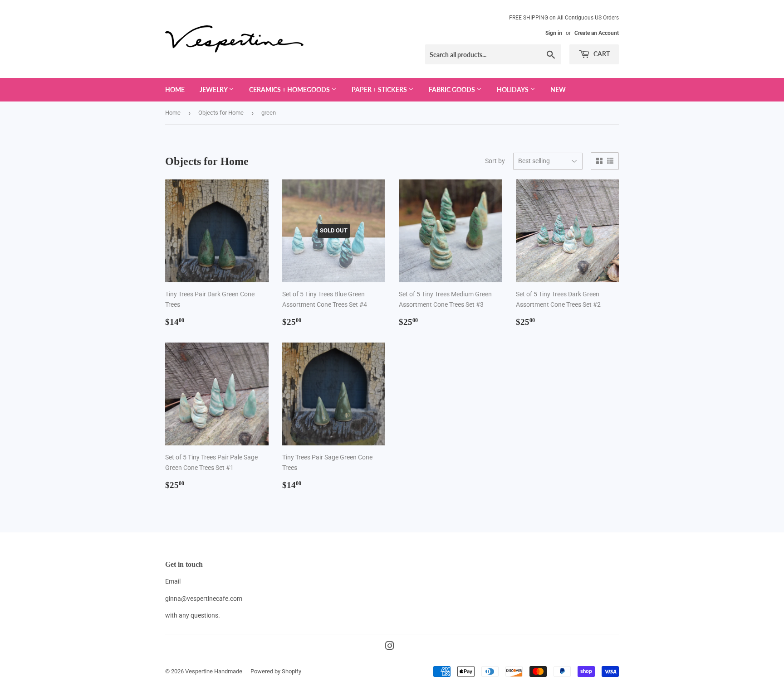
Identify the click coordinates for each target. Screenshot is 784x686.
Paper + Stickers (380, 89)
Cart (601, 54)
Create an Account (596, 33)
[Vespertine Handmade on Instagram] (389, 647)
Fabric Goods (452, 89)
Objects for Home (221, 112)
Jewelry (214, 89)
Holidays (513, 89)
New (558, 89)
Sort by (495, 160)
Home (175, 89)
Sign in (553, 33)
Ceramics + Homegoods (290, 89)
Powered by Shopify (275, 671)
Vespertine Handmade (213, 671)
